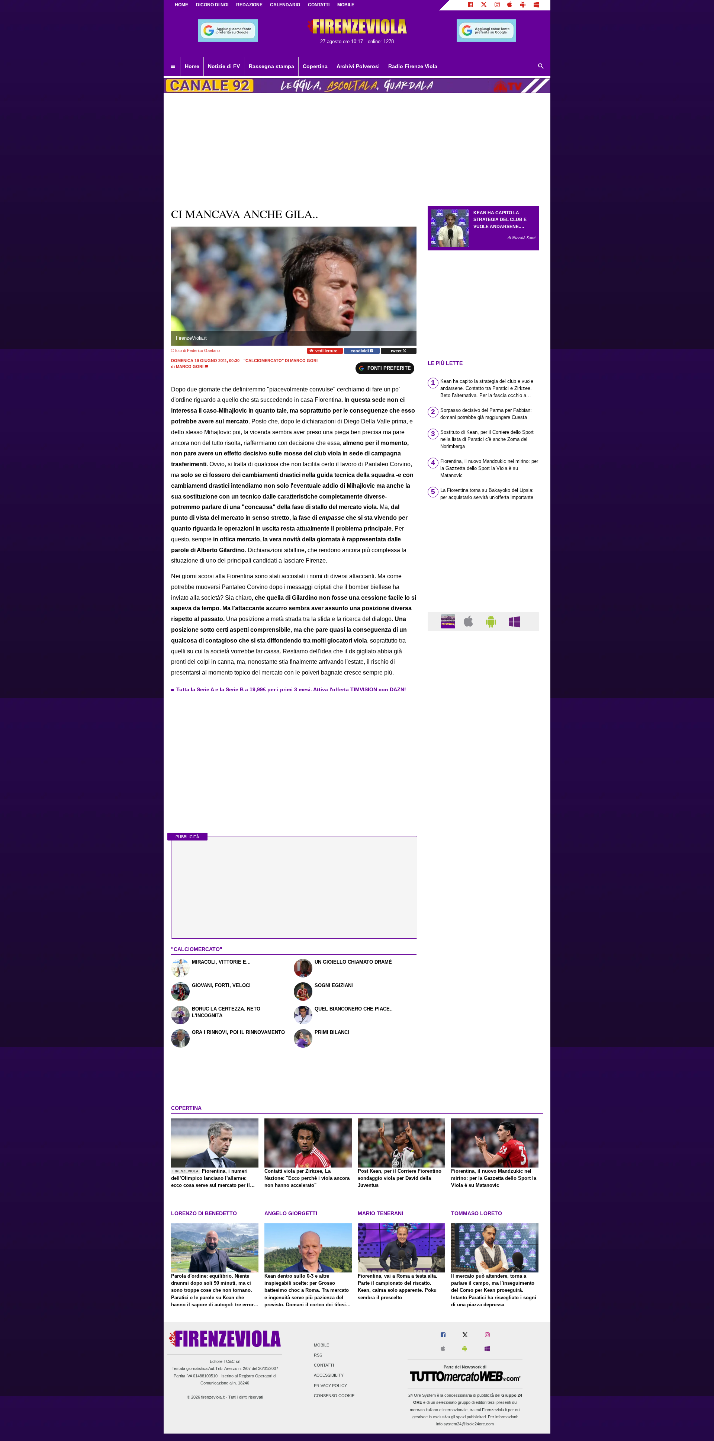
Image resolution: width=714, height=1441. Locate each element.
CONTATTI (318, 5)
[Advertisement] (483, 925)
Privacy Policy (330, 1385)
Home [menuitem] (192, 66)
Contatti (324, 1365)
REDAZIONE (249, 5)
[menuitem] (172, 66)
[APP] (449, 621)
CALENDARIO (285, 5)
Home (181, 5)
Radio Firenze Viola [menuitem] (412, 66)
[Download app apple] (510, 5)
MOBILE (345, 5)
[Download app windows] (536, 5)
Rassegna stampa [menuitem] (271, 66)
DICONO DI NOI (212, 5)
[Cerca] (541, 66)
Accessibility (329, 1375)
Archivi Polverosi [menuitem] (358, 66)
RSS (318, 1355)
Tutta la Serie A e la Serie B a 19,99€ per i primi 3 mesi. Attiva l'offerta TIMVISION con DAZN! (291, 689)
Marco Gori (189, 366)
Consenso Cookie (334, 1395)
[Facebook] (470, 5)
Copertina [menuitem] (315, 66)
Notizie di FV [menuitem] (224, 66)
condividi (360, 351)
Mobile (321, 1345)
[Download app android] (523, 5)
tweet (397, 351)
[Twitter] (484, 5)
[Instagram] (497, 5)
